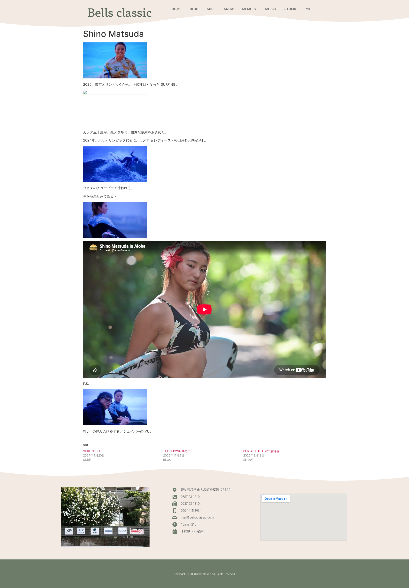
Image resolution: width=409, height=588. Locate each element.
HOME (176, 9)
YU (308, 9)
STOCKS (290, 9)
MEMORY (249, 9)
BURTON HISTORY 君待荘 (261, 451)
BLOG (194, 9)
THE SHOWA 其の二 (176, 451)
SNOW (229, 9)
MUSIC (270, 9)
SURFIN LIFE (92, 451)
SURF (211, 9)
